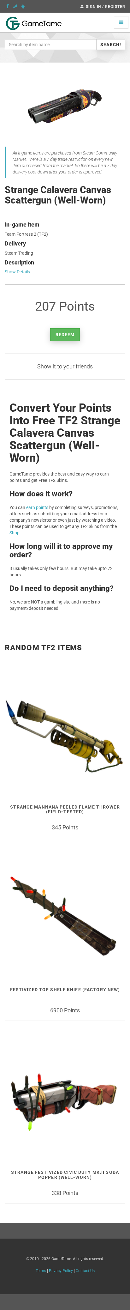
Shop (14, 532)
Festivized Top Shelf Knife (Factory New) (65, 989)
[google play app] (23, 6)
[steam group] (15, 6)
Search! (110, 44)
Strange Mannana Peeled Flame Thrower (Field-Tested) (65, 809)
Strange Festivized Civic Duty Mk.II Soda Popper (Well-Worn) (65, 1175)
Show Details (17, 271)
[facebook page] (7, 6)
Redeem (65, 334)
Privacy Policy (61, 1271)
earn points (37, 507)
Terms (41, 1271)
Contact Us (85, 1271)
